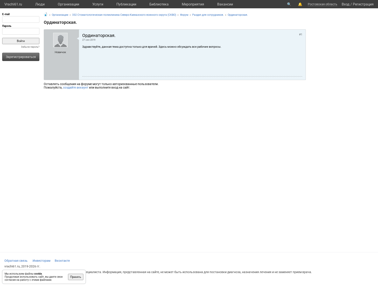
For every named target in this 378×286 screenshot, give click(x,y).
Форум (184, 14)
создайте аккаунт (75, 87)
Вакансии (225, 4)
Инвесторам (41, 260)
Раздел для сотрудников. (208, 14)
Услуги (97, 4)
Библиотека (159, 4)
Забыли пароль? (30, 46)
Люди (40, 4)
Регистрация (363, 4)
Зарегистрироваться (21, 57)
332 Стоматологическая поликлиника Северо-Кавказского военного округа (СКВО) (124, 14)
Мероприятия (193, 4)
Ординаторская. (238, 14)
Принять (75, 277)
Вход (346, 4)
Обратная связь (16, 260)
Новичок (60, 52)
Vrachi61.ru (13, 4)
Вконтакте (62, 260)
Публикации (126, 4)
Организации (68, 4)
